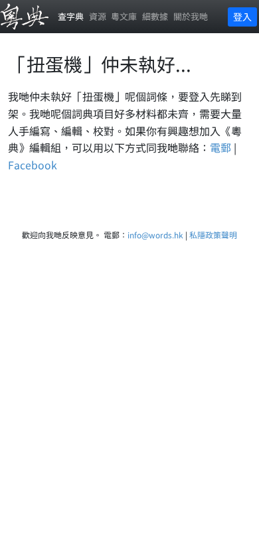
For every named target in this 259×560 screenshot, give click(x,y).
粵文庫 (124, 16)
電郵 (220, 147)
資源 (97, 16)
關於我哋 (190, 16)
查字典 (71, 16)
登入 (242, 16)
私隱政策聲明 (213, 234)
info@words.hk (155, 234)
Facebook (32, 165)
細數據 (155, 16)
